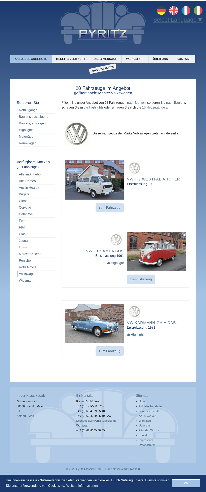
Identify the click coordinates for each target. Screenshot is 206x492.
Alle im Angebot (36, 174)
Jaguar (36, 240)
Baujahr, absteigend (33, 123)
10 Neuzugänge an (155, 107)
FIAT (36, 227)
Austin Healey (36, 187)
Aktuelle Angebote (31, 58)
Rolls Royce (36, 267)
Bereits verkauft (70, 58)
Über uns (160, 58)
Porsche (36, 260)
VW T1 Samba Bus (105, 251)
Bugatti (36, 194)
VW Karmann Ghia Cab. (152, 323)
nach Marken (136, 102)
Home (142, 401)
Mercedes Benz (36, 254)
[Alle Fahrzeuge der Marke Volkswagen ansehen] (134, 174)
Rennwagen (27, 143)
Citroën (36, 201)
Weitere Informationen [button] (82, 485)
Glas (36, 234)
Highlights (26, 130)
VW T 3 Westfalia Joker (153, 179)
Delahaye (36, 214)
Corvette (36, 207)
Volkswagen (36, 274)
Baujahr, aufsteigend (33, 116)
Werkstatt (135, 58)
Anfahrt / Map (25, 415)
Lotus (36, 247)
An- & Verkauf (105, 58)
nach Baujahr (175, 102)
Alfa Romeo (36, 181)
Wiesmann (36, 280)
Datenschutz (147, 444)
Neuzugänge (28, 110)
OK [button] (186, 483)
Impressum (146, 440)
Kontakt (184, 58)
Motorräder (26, 136)
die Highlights (93, 107)
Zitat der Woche (103, 68)
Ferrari (36, 220)
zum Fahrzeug (110, 207)
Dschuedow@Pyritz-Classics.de (96, 420)
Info (19, 411)
